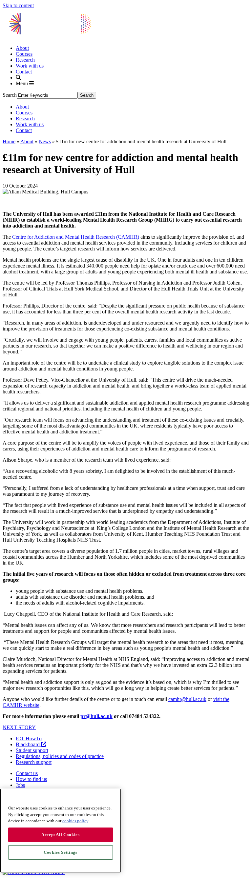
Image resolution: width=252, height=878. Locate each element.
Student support (32, 750)
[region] (60, 830)
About (22, 48)
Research (25, 60)
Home (9, 141)
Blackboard (28, 744)
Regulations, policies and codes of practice (60, 756)
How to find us (31, 779)
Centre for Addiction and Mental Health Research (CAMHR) (75, 237)
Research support (34, 762)
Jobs (20, 785)
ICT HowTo (29, 738)
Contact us (27, 773)
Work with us (30, 66)
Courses (24, 54)
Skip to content (18, 5)
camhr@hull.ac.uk (187, 699)
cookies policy (75, 820)
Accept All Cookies (60, 834)
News (45, 141)
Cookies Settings (60, 852)
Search (10, 95)
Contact (24, 71)
